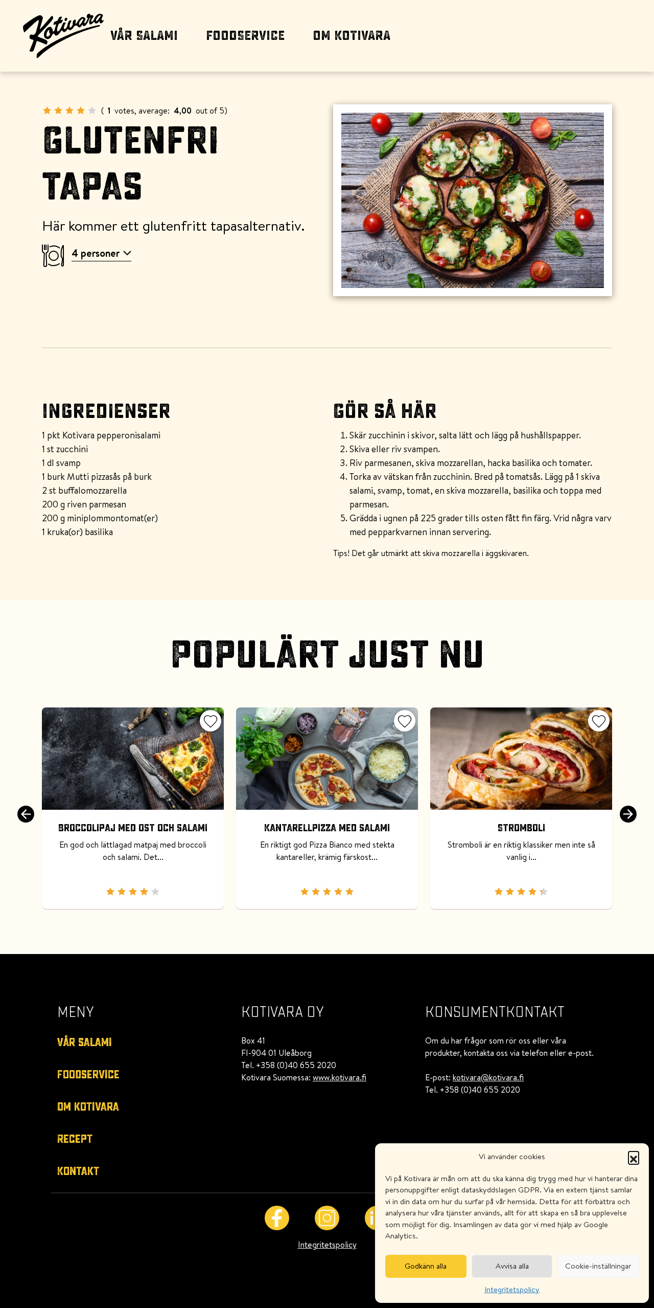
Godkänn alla (426, 1265)
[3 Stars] (69, 110)
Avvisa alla (512, 1265)
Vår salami (144, 35)
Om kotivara (351, 35)
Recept (74, 1139)
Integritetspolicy (512, 1289)
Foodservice (245, 35)
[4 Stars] (81, 110)
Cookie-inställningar (598, 1265)
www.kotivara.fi (339, 1077)
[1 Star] (47, 110)
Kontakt (78, 1171)
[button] (633, 1156)
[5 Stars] (92, 110)
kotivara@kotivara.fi (488, 1077)
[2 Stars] (58, 110)
